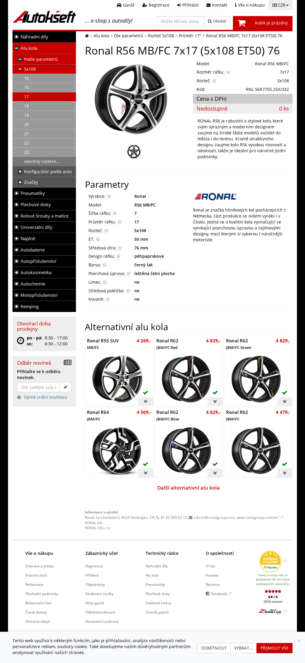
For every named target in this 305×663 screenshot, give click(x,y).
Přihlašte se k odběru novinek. (38, 374)
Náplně (28, 238)
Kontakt (212, 575)
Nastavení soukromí (102, 621)
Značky (31, 182)
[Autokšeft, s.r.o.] (44, 17)
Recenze (213, 584)
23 (26, 152)
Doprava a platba (39, 565)
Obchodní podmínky (41, 593)
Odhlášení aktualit (100, 612)
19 (26, 115)
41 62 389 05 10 (174, 517)
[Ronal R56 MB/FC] (134, 99)
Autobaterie (33, 250)
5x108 (30, 69)
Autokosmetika (36, 272)
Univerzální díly (36, 227)
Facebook (219, 593)
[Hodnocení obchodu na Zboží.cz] (273, 611)
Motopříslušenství (39, 295)
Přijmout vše (274, 648)
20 (26, 124)
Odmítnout (214, 648)
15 (26, 78)
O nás (210, 565)
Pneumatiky (33, 193)
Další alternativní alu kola (188, 487)
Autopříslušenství (38, 261)
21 (26, 133)
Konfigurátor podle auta (48, 171)
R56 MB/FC (145, 205)
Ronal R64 (98, 415)
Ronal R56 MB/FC (272, 63)
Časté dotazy (36, 612)
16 (26, 87)
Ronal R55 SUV (103, 344)
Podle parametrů (41, 59)
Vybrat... (243, 648)
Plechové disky (36, 204)
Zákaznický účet (101, 553)
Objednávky (95, 584)
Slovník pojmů (157, 612)
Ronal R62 (167, 344)
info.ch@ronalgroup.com (214, 517)
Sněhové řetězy (158, 602)
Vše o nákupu (39, 553)
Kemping (30, 306)
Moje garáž (94, 602)
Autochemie (33, 284)
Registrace (94, 565)
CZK (282, 5)
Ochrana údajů (37, 621)
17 (26, 97)
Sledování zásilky (99, 593)
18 (26, 106)
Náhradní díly (34, 37)
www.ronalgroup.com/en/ (257, 517)
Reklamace (34, 584)
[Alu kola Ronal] (242, 196)
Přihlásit (92, 575)
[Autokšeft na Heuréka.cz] (273, 561)
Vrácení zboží (36, 575)
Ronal (140, 196)
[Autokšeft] (87, 35)
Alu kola (29, 48)
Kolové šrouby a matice (45, 216)
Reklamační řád (38, 602)
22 (26, 143)
